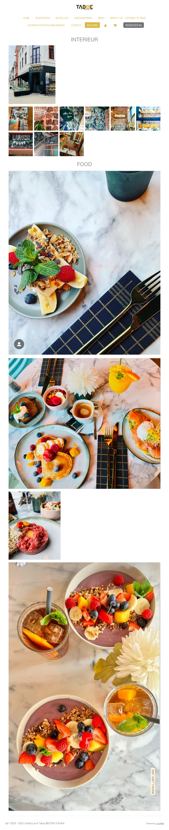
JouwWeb (160, 823)
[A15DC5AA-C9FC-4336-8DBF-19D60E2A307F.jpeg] (46, 118)
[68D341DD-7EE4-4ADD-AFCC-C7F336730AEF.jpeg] (97, 118)
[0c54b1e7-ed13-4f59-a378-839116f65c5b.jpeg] (71, 144)
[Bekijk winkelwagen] (115, 25)
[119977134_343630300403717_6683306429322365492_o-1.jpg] (123, 118)
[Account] (105, 25)
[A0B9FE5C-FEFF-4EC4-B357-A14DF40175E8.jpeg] (71, 118)
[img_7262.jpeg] (21, 118)
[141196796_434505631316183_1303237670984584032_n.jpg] (46, 144)
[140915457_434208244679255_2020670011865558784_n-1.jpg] (148, 118)
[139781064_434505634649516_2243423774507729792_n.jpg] (21, 144)
